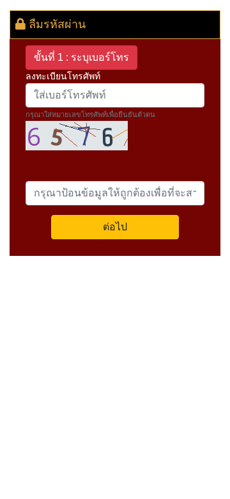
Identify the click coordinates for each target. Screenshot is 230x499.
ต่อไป (115, 226)
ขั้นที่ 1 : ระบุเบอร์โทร (81, 57)
